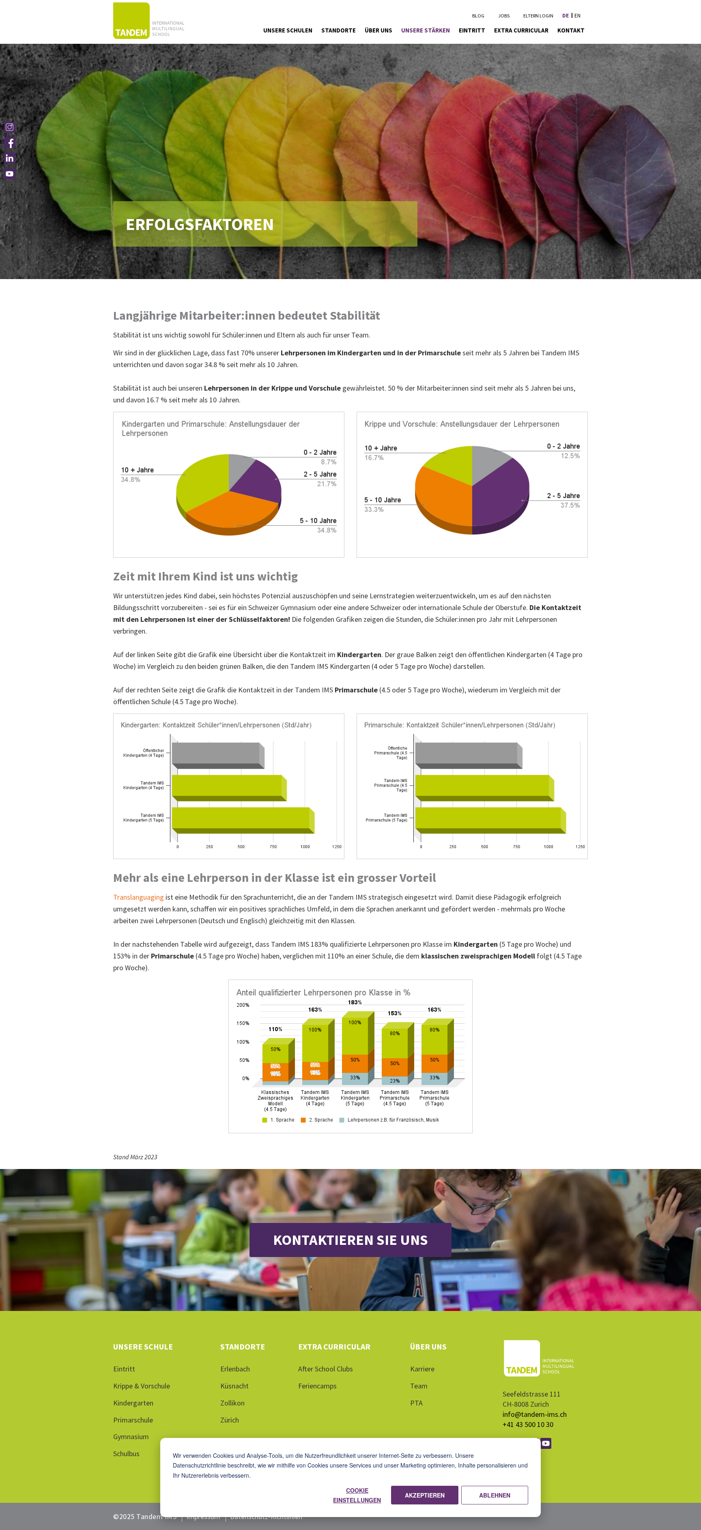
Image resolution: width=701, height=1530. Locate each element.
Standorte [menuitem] (338, 30)
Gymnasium (131, 1436)
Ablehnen (494, 1495)
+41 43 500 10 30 (528, 1424)
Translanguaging (138, 897)
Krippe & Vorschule (141, 1385)
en (577, 15)
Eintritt (124, 1368)
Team (419, 1385)
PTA (416, 1403)
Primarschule (133, 1420)
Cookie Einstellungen (357, 1495)
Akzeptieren (425, 1495)
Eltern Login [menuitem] (538, 16)
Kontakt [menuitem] (571, 30)
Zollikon (232, 1403)
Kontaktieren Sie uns (350, 1240)
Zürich (229, 1420)
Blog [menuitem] (478, 16)
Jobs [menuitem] (504, 16)
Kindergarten (133, 1403)
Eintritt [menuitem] (472, 30)
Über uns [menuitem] (378, 30)
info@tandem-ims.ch (535, 1414)
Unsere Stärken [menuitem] (425, 30)
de (565, 15)
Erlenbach (235, 1368)
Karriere (422, 1368)
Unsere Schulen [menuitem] (287, 30)
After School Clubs (325, 1368)
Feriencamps (317, 1385)
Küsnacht (234, 1385)
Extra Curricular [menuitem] (521, 30)
